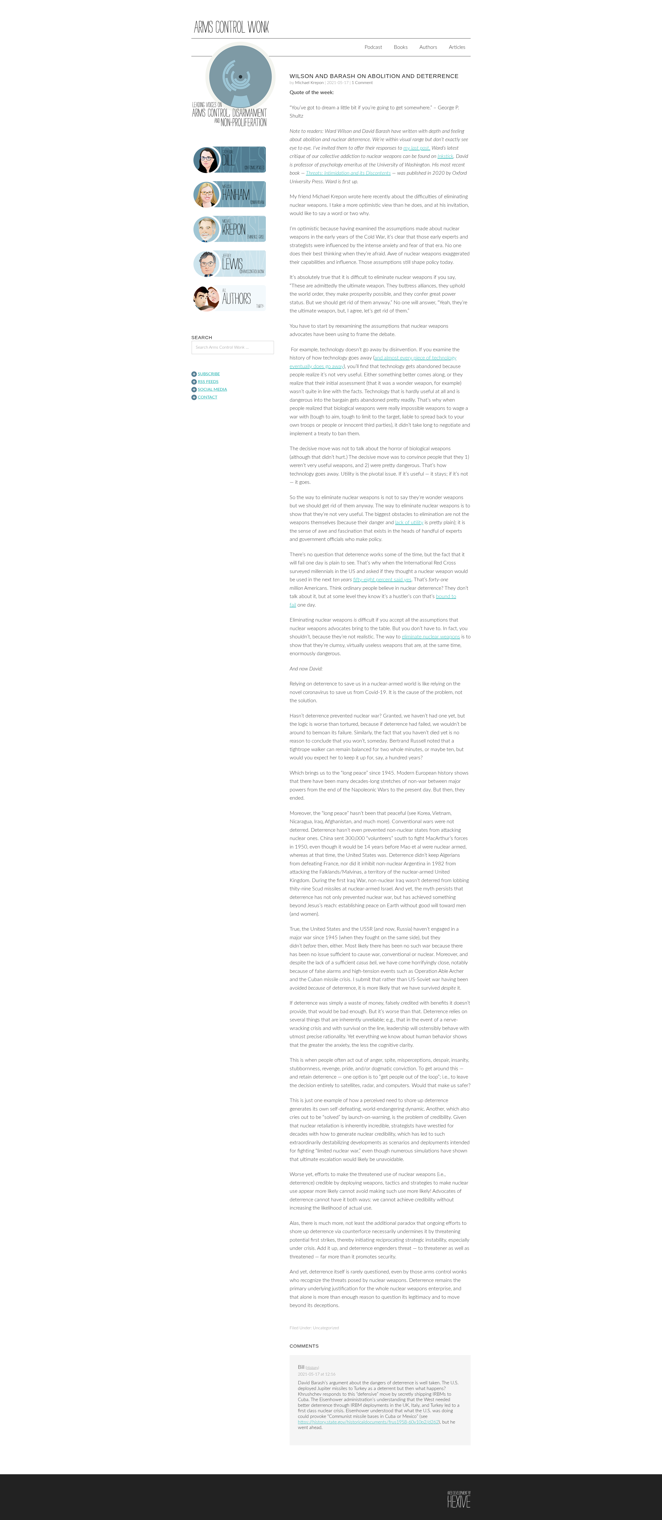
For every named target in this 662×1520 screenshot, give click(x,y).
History (312, 1368)
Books (401, 47)
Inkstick (445, 156)
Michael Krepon (309, 83)
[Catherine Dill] (232, 160)
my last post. (416, 148)
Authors (428, 47)
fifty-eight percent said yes (382, 579)
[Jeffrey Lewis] (232, 264)
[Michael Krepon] (232, 229)
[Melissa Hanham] (232, 194)
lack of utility (409, 522)
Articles (457, 47)
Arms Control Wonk (331, 22)
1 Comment (362, 83)
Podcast (373, 47)
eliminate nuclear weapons (431, 636)
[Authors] (232, 298)
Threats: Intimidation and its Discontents (348, 173)
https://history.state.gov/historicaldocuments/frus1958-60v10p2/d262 (368, 1422)
